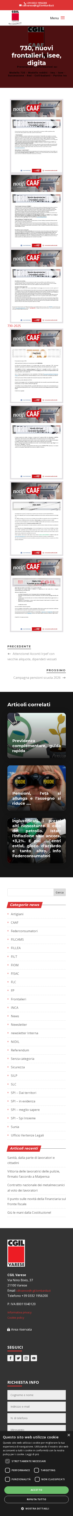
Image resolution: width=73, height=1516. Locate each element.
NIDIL (15, 1042)
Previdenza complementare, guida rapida (36, 745)
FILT (14, 957)
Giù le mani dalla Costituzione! (29, 1212)
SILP (14, 1076)
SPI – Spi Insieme (23, 1118)
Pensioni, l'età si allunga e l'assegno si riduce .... (36, 798)
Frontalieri (18, 999)
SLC (13, 1084)
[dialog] (36, 1473)
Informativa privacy (19, 1312)
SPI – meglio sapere (25, 1110)
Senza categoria (22, 1059)
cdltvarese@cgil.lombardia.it (33, 1290)
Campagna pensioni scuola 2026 (37, 677)
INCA (14, 1008)
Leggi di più (32, 1454)
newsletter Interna (24, 1033)
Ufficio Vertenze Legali (27, 1135)
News (15, 1016)
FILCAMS (17, 939)
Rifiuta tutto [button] (36, 1499)
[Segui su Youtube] (34, 1358)
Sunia (15, 1127)
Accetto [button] (36, 1490)
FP (12, 990)
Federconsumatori (24, 931)
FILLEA (16, 948)
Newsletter (19, 1024)
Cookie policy (15, 1317)
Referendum (20, 1050)
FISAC (15, 973)
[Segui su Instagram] (26, 1358)
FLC (13, 982)
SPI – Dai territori (23, 1093)
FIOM (15, 965)
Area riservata (21, 1329)
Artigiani (17, 914)
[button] (36, 1509)
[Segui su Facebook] (10, 1358)
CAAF (14, 922)
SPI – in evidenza (23, 1101)
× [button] (68, 1435)
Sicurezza (18, 1067)
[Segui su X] (18, 1358)
